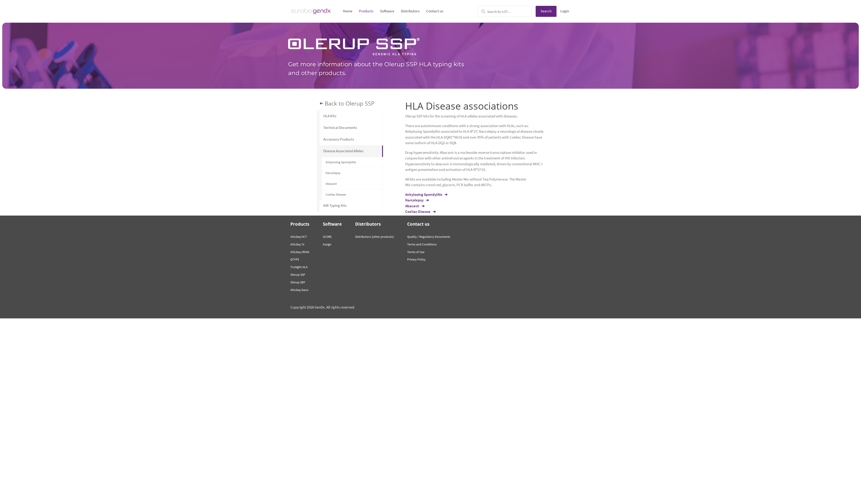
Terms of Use (415, 252)
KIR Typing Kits (335, 205)
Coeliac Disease (336, 194)
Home (347, 11)
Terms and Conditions (422, 244)
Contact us (434, 11)
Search (546, 11)
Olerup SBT (297, 282)
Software (387, 11)
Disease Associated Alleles (343, 150)
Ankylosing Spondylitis (341, 162)
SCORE (327, 237)
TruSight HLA (299, 267)
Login (564, 11)
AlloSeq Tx (297, 244)
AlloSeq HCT (298, 237)
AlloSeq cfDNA (299, 252)
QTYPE (294, 259)
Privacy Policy (416, 259)
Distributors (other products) (374, 237)
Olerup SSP (297, 275)
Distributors (410, 11)
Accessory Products (338, 139)
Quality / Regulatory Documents (428, 237)
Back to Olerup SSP (349, 103)
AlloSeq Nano (299, 290)
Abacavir (331, 184)
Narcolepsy (333, 173)
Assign (327, 244)
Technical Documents (340, 127)
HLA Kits (329, 115)
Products (366, 11)
